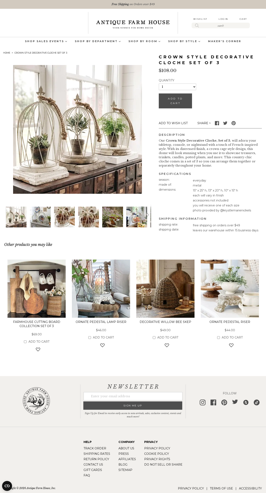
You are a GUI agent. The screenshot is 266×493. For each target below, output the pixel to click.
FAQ (87, 475)
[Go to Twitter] (225, 124)
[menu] (133, 41)
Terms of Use (221, 488)
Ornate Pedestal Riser (229, 322)
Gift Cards (93, 470)
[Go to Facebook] (217, 124)
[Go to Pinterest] (234, 124)
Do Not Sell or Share (163, 464)
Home (6, 52)
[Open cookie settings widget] (7, 486)
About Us (126, 448)
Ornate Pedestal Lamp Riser (101, 322)
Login (223, 19)
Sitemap (125, 470)
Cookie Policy (156, 454)
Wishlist (200, 19)
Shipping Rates (97, 454)
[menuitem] (44, 41)
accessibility (250, 488)
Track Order (95, 448)
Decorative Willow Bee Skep (165, 322)
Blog (122, 464)
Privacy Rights (157, 459)
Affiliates (127, 459)
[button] (40, 217)
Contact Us (93, 464)
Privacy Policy (157, 448)
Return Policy (96, 459)
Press (123, 454)
